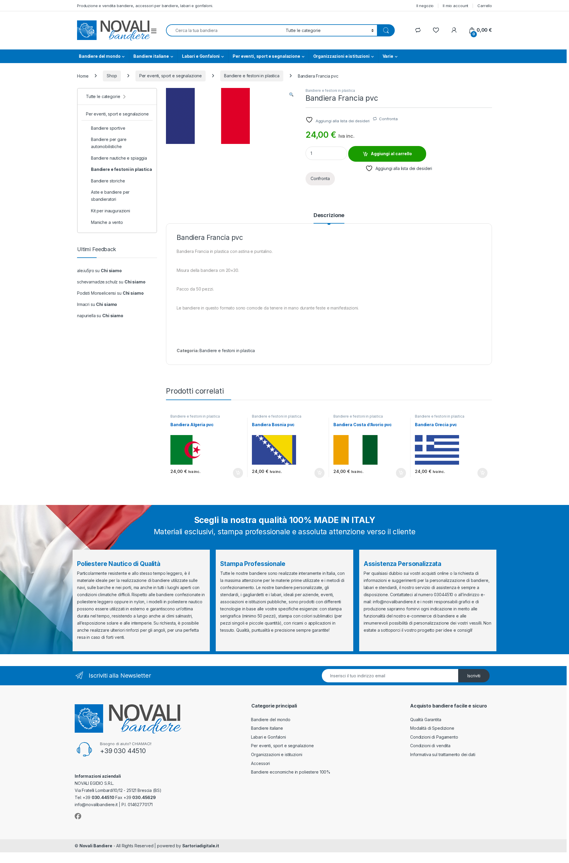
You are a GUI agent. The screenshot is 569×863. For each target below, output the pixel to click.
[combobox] (224, 30)
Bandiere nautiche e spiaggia (119, 158)
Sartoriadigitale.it (200, 845)
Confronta (388, 118)
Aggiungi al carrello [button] (234, 473)
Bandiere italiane (151, 56)
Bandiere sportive (108, 128)
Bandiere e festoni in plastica (251, 75)
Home (82, 75)
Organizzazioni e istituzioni (341, 56)
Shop (112, 75)
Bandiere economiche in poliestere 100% (290, 771)
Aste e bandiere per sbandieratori (110, 196)
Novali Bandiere (95, 845)
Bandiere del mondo (99, 56)
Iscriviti (473, 675)
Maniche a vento (107, 222)
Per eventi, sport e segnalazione (266, 56)
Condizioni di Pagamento (434, 737)
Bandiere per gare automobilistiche (109, 143)
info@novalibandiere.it (394, 601)
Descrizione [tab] (329, 215)
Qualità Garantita (425, 719)
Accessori (260, 763)
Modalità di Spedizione (432, 728)
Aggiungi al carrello (391, 153)
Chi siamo (111, 270)
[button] (291, 94)
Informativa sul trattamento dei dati (442, 754)
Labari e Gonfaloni (201, 56)
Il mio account (455, 5)
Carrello (484, 5)
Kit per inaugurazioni (110, 210)
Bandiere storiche (108, 180)
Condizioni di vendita (430, 745)
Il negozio (425, 5)
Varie (388, 56)
